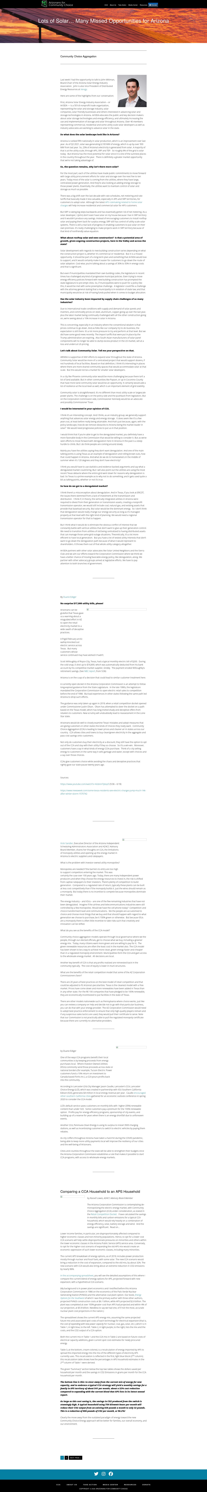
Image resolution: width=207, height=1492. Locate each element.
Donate (154, 5)
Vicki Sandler (66, 843)
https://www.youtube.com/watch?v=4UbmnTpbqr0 (84, 784)
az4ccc (58, 4)
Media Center (133, 5)
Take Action (122, 5)
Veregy (84, 89)
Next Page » (75, 1458)
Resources (143, 5)
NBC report (89, 671)
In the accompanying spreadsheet (76, 1275)
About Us (113, 5)
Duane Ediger (69, 596)
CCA (106, 5)
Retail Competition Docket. (104, 1214)
